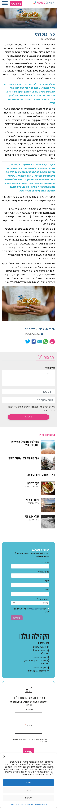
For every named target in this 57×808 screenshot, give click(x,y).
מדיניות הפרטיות (17, 804)
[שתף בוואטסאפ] (45, 341)
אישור (28, 782)
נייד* (47, 590)
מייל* (47, 581)
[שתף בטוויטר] (27, 341)
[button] (4, 756)
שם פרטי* (45, 562)
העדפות (28, 798)
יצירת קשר (16, 3)
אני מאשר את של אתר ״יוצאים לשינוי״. (30, 741)
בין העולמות (44, 329)
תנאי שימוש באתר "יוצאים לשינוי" (35, 804)
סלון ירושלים (43, 643)
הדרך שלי (30, 329)
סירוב (28, 790)
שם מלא (28, 709)
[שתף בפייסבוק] (34, 341)
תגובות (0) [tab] (45, 357)
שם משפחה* (43, 571)
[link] (28, 447)
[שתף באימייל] (39, 341)
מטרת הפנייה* (43, 599)
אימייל (28, 725)
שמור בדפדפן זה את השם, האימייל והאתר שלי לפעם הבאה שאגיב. (31, 408)
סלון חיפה (45, 663)
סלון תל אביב (43, 653)
